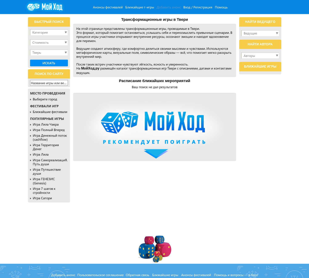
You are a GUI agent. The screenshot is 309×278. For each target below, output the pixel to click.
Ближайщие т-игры (139, 7)
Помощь (221, 7)
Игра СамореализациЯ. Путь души (50, 162)
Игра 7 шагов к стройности (44, 190)
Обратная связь (137, 275)
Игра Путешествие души (47, 171)
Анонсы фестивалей (108, 7)
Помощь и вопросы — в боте (236, 275)
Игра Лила (41, 154)
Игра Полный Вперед (49, 130)
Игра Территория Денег (46, 147)
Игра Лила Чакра (46, 124)
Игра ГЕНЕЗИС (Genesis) (44, 181)
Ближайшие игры (165, 275)
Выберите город (45, 99)
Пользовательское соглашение (100, 275)
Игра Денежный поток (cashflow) (50, 137)
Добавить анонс (169, 7)
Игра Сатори (42, 198)
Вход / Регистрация (197, 7)
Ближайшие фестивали (50, 112)
